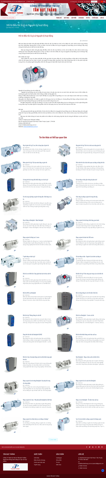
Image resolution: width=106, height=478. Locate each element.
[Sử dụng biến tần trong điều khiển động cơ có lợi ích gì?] (11, 185)
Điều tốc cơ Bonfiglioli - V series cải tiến (85, 315)
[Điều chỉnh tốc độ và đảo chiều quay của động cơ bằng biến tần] (64, 167)
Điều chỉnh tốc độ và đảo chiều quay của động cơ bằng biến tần (90, 162)
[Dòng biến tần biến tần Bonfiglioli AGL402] (11, 340)
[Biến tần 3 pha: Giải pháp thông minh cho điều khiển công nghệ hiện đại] (11, 365)
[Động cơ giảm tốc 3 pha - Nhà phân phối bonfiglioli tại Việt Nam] (11, 405)
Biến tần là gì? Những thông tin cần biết (32, 315)
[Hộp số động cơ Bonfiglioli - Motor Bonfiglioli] (11, 225)
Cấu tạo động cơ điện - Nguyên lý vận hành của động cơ (88, 256)
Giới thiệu (66, 18)
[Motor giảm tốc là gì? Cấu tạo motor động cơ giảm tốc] (11, 168)
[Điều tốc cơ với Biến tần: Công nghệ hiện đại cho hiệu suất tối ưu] (11, 280)
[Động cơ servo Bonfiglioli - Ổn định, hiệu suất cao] (64, 406)
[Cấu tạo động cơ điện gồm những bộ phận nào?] (64, 185)
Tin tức (88, 18)
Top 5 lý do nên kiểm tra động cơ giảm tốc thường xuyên (88, 419)
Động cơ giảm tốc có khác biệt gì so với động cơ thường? (35, 419)
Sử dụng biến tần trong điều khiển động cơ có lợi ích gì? (35, 180)
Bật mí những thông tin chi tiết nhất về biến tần (86, 293)
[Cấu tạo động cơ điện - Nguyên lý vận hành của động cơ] (64, 262)
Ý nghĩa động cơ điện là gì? (29, 256)
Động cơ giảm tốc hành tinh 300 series (85, 237)
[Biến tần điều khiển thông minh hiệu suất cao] (64, 342)
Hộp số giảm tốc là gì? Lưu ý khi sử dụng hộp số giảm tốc (36, 145)
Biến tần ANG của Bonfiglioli (29, 293)
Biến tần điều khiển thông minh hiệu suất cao (86, 334)
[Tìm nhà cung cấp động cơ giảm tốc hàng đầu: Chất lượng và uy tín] (11, 205)
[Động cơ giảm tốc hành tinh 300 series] (64, 244)
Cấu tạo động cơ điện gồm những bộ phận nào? (86, 180)
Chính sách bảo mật (39, 462)
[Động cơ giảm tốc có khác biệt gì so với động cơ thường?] (11, 425)
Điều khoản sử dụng (39, 460)
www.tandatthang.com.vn (31, 126)
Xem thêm (54, 439)
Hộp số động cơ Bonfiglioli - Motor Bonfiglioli (33, 220)
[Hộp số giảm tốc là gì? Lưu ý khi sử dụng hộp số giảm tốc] (11, 150)
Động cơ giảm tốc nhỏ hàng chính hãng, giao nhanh (87, 220)
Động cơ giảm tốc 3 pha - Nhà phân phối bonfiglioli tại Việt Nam (37, 400)
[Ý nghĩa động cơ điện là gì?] (11, 262)
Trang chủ (59, 18)
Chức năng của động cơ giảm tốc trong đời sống (86, 197)
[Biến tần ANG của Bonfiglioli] (11, 298)
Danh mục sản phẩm (8, 18)
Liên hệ (102, 18)
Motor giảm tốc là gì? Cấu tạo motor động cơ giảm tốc (35, 162)
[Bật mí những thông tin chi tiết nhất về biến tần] (64, 300)
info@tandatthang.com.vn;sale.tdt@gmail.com (90, 463)
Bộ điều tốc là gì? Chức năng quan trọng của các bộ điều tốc (89, 274)
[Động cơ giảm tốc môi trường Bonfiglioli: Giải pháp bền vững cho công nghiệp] (11, 387)
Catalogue (81, 18)
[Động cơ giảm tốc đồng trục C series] (11, 244)
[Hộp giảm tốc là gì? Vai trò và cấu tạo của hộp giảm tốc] (64, 150)
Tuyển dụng (95, 18)
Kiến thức (58, 464)
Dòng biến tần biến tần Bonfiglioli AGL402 (32, 334)
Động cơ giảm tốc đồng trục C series (31, 237)
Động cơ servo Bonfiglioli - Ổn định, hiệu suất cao (87, 400)
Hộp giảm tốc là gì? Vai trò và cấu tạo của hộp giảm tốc (88, 145)
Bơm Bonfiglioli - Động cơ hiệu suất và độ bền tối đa (87, 357)
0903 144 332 (83, 466)
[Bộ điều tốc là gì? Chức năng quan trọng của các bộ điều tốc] (64, 280)
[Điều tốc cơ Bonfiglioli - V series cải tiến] (64, 321)
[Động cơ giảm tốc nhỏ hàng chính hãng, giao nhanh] (64, 225)
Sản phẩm (73, 18)
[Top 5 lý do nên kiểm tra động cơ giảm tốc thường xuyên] (64, 424)
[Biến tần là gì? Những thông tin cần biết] (11, 320)
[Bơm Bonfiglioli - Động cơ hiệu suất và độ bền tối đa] (64, 363)
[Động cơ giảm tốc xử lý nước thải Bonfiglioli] (64, 386)
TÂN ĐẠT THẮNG (54, 476)
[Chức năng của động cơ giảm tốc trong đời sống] (64, 203)
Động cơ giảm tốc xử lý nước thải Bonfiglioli (86, 381)
